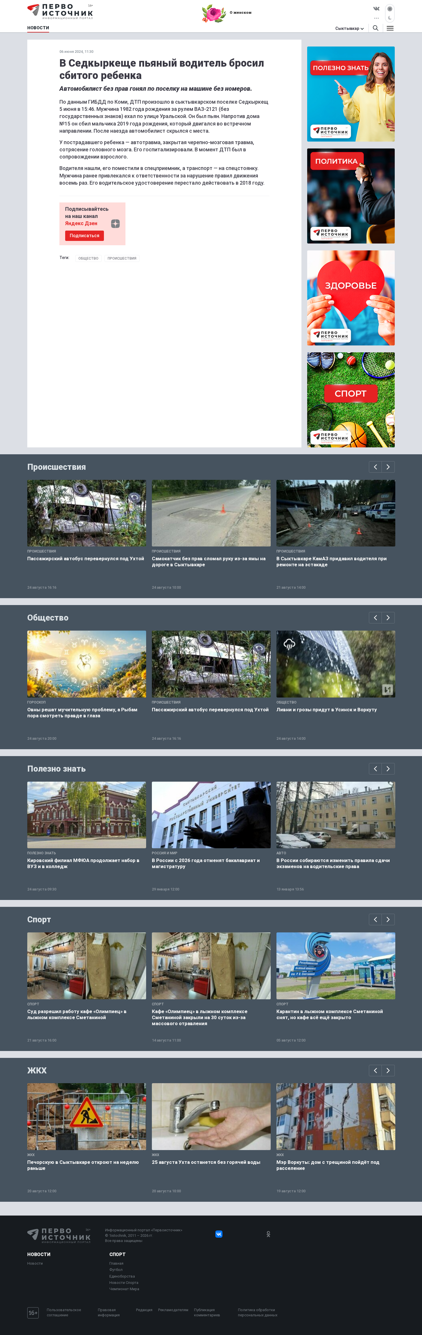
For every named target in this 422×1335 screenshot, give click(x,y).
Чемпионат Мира (124, 1289)
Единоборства (122, 1276)
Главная (116, 1263)
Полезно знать (56, 769)
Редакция (144, 1310)
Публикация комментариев (207, 1312)
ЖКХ (37, 1070)
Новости (38, 1254)
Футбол (116, 1270)
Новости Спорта (123, 1282)
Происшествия (122, 258)
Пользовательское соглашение (64, 1312)
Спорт (39, 919)
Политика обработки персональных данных (257, 1312)
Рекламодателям (173, 1310)
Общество (88, 258)
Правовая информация (109, 1312)
